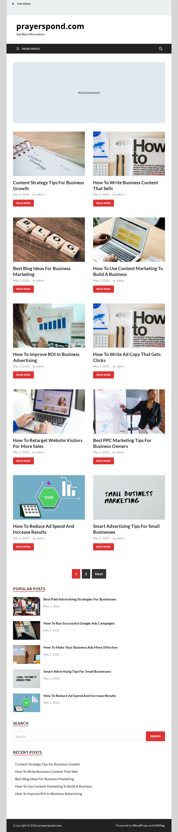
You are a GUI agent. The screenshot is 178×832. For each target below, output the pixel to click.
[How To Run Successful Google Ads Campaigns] (26, 624)
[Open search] (160, 49)
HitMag (159, 825)
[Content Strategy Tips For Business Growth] (49, 154)
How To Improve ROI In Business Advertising (48, 793)
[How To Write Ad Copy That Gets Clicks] (129, 325)
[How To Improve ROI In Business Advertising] (49, 325)
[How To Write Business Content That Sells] (129, 154)
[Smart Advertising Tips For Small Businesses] (129, 497)
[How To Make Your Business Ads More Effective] (26, 648)
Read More (22, 202)
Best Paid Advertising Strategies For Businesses (79, 599)
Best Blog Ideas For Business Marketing (44, 779)
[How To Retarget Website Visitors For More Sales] (49, 411)
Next (99, 574)
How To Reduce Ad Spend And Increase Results (79, 695)
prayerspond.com (50, 26)
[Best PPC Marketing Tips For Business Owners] (129, 411)
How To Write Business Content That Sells (46, 771)
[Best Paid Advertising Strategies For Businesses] (26, 599)
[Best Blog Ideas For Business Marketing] (49, 239)
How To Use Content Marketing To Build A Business (53, 786)
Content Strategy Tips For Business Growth (47, 764)
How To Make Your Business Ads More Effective (80, 647)
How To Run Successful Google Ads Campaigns (79, 623)
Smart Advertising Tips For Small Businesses (77, 671)
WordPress (140, 825)
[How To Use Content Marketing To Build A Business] (129, 239)
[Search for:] (89, 736)
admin (40, 194)
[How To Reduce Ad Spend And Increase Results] (49, 497)
